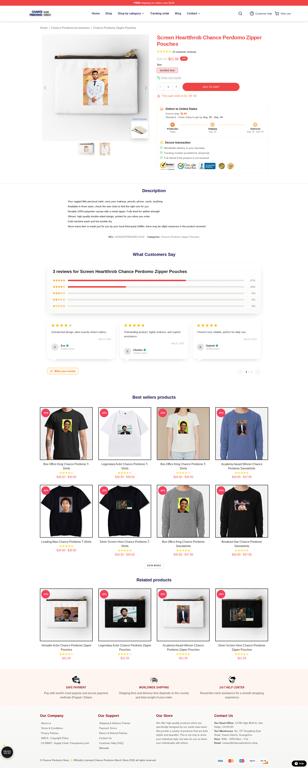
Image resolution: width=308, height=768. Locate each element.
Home (44, 27)
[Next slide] (145, 88)
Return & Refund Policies (113, 733)
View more (154, 565)
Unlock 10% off (7, 752)
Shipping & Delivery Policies (114, 723)
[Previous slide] (45, 88)
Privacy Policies (49, 733)
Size (159, 64)
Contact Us (105, 738)
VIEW (66, 456)
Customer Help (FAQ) (111, 743)
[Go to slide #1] (86, 149)
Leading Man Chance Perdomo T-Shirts (66, 541)
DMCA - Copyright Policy (55, 738)
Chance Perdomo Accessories (70, 27)
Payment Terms (108, 728)
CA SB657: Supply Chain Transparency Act (65, 743)
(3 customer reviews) (184, 51)
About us (46, 723)
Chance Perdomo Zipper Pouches (114, 27)
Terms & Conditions (52, 728)
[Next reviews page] (258, 372)
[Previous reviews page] (240, 372)
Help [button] (301, 763)
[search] (240, 13)
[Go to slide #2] (104, 149)
